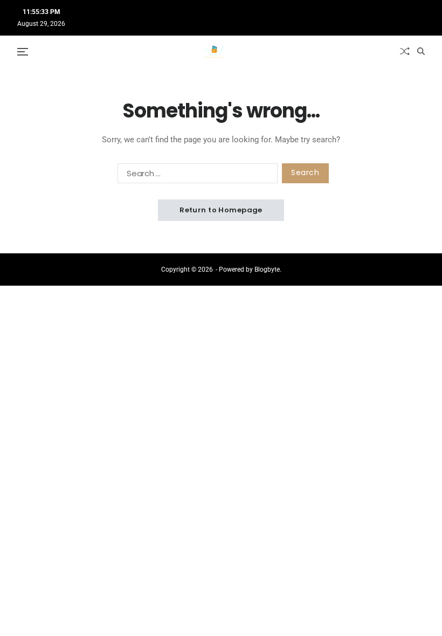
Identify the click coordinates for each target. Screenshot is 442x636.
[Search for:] (195, 175)
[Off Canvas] (22, 52)
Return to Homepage (221, 210)
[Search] (421, 51)
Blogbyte (267, 269)
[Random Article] (405, 51)
